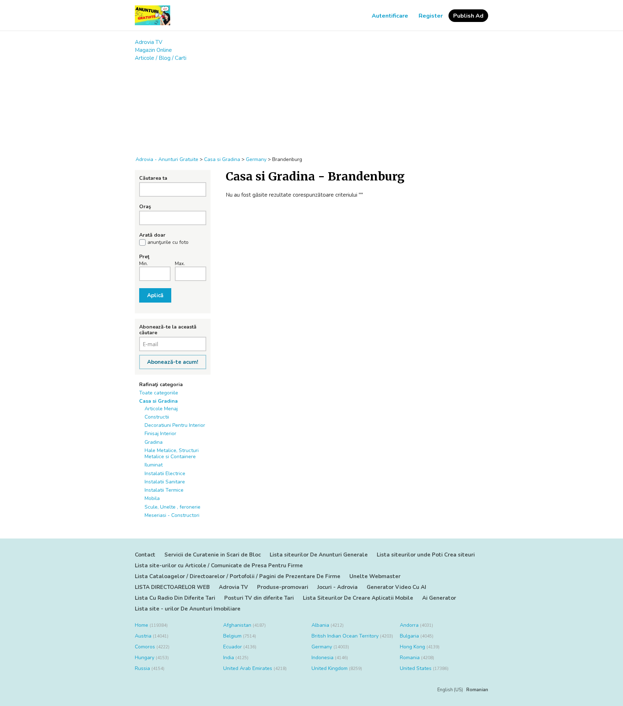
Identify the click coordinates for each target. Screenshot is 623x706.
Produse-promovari (282, 587)
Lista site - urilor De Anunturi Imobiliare (187, 608)
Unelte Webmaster (375, 576)
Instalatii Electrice (165, 473)
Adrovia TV (148, 42)
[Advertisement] (311, 105)
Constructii (157, 417)
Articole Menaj (161, 408)
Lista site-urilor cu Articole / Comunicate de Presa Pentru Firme (219, 565)
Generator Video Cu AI (396, 587)
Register (431, 16)
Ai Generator (439, 598)
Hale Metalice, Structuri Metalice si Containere (172, 453)
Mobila (152, 498)
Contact (145, 554)
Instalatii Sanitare (165, 481)
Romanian (477, 690)
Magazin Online (153, 50)
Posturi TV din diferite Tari (259, 598)
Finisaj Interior (160, 433)
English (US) (450, 690)
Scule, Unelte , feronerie (172, 507)
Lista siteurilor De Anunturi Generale (319, 554)
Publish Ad (468, 16)
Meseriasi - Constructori (172, 515)
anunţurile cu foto (168, 242)
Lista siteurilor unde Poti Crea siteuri (426, 554)
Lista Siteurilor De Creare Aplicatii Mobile (358, 598)
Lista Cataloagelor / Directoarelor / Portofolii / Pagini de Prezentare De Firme (237, 576)
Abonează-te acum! (172, 362)
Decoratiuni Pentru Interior (175, 425)
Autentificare (390, 16)
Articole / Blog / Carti (160, 58)
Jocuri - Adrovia (337, 587)
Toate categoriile (158, 392)
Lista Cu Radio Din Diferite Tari (175, 598)
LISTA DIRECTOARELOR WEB (172, 587)
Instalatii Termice (164, 490)
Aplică (155, 295)
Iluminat (154, 464)
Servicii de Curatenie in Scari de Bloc (212, 554)
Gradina (154, 442)
